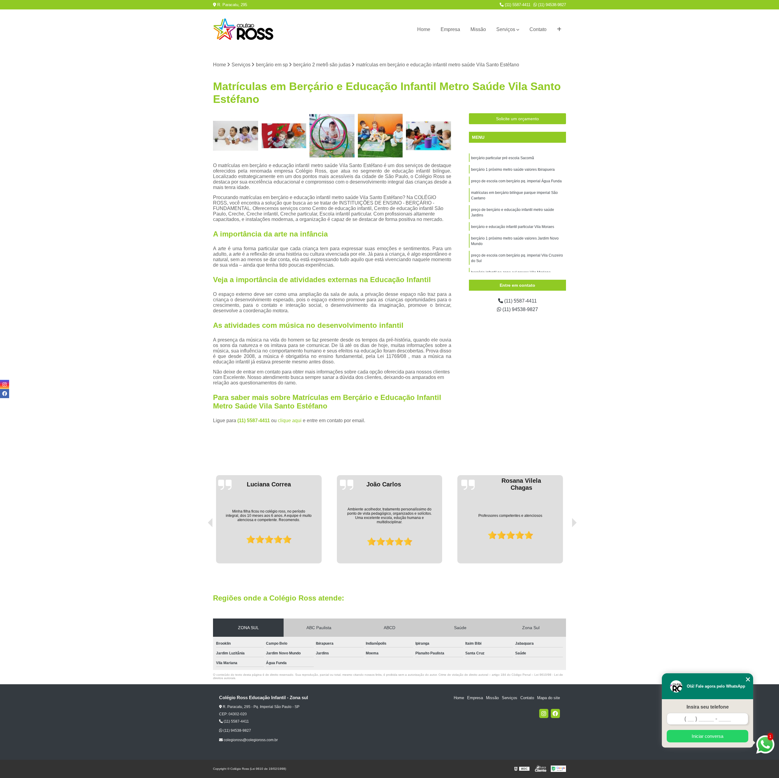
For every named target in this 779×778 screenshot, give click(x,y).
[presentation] (201, 546)
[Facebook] (555, 713)
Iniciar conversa (707, 736)
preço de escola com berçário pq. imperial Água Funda (516, 181)
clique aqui (290, 420)
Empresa (450, 29)
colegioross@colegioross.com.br (250, 740)
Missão (478, 29)
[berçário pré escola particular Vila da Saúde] (235, 136)
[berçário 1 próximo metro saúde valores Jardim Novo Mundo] (332, 136)
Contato (538, 29)
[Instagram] (543, 713)
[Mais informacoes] (559, 29)
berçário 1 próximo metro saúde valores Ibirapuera (513, 169)
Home (423, 29)
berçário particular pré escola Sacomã (502, 158)
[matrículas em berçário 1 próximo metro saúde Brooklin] (380, 136)
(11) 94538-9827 (551, 4)
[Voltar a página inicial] (243, 29)
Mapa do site (548, 698)
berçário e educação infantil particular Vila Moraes (512, 227)
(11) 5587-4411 (517, 4)
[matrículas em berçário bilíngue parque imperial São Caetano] (284, 136)
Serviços (505, 29)
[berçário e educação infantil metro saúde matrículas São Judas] (428, 136)
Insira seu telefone (707, 707)
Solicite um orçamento (517, 118)
